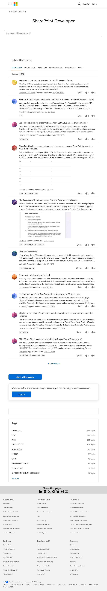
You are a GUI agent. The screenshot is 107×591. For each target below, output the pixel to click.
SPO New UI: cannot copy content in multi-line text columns (46, 80)
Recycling (83, 584)
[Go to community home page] (15, 4)
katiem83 (22, 264)
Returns (39, 516)
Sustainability (74, 574)
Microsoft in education (77, 503)
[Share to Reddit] (53, 491)
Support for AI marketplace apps (47, 557)
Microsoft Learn (41, 553)
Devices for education (77, 508)
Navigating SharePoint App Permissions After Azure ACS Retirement (50, 294)
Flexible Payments (42, 533)
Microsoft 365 (7, 557)
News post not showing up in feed (34, 275)
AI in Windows (7, 524)
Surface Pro (6, 503)
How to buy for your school (78, 520)
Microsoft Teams (8, 566)
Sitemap (5, 584)
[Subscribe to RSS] (62, 491)
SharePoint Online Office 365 (25, 473)
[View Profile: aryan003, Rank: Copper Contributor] (14, 296)
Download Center (42, 508)
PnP (13, 435)
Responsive (17, 449)
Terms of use (51, 584)
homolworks (24, 287)
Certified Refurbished (43, 524)
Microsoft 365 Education (77, 516)
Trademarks (61, 584)
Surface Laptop (8, 508)
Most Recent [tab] (17, 67)
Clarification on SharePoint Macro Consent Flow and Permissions (48, 200)
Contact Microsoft (17, 584)
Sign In (94, 4)
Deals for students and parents (79, 529)
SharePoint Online (20, 463)
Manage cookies (39, 584)
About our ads (93, 584)
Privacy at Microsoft (76, 557)
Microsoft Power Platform (11, 562)
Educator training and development (81, 524)
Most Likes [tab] (42, 67)
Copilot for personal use (10, 520)
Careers (72, 545)
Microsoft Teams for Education (79, 512)
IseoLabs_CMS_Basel (27, 92)
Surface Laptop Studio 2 (10, 512)
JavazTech (22, 189)
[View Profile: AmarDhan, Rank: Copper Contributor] (14, 101)
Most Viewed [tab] (70, 67)
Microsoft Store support (44, 512)
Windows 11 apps (8, 533)
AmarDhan (23, 112)
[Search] (79, 4)
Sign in (21, 394)
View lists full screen (28, 251)
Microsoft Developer (43, 549)
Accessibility (74, 570)
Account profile (41, 503)
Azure (38, 545)
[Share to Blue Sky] (58, 491)
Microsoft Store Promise (44, 529)
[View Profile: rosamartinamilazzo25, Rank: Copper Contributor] (14, 124)
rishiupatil (23, 351)
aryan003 (22, 306)
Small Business (8, 574)
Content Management (18, 11)
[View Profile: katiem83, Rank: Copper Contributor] (14, 253)
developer (17, 430)
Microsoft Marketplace (44, 566)
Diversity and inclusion (77, 566)
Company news (74, 553)
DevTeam (22, 240)
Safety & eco (73, 584)
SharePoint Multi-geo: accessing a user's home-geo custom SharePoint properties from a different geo (56, 147)
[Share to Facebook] (45, 491)
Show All (15, 478)
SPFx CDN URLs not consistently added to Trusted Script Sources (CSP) (50, 339)
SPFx (14, 459)
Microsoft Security (9, 549)
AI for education (75, 533)
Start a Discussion (25, 377)
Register (86, 4)
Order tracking (41, 520)
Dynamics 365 (7, 553)
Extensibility (17, 444)
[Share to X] (49, 491)
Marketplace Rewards (43, 570)
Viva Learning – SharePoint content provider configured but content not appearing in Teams (56, 314)
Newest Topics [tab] (29, 67)
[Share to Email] (66, 491)
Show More (55, 363)
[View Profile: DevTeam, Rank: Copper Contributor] (14, 202)
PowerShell (17, 468)
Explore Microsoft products (11, 529)
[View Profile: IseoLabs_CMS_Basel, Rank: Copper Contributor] (14, 82)
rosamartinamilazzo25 (27, 135)
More (80, 67)
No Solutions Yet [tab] (55, 67)
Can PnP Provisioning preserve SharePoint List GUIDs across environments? (53, 122)
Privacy (28, 584)
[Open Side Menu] (10, 4)
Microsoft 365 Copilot (10, 570)
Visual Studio (41, 574)
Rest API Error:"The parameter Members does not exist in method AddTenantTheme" (57, 99)
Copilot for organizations (11, 516)
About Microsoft (75, 549)
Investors (73, 562)
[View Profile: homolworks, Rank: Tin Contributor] (14, 277)
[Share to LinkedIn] (40, 491)
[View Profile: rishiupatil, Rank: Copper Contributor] (14, 341)
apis (14, 440)
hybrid (15, 454)
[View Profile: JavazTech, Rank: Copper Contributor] (14, 148)
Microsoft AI (7, 545)
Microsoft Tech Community (45, 562)
